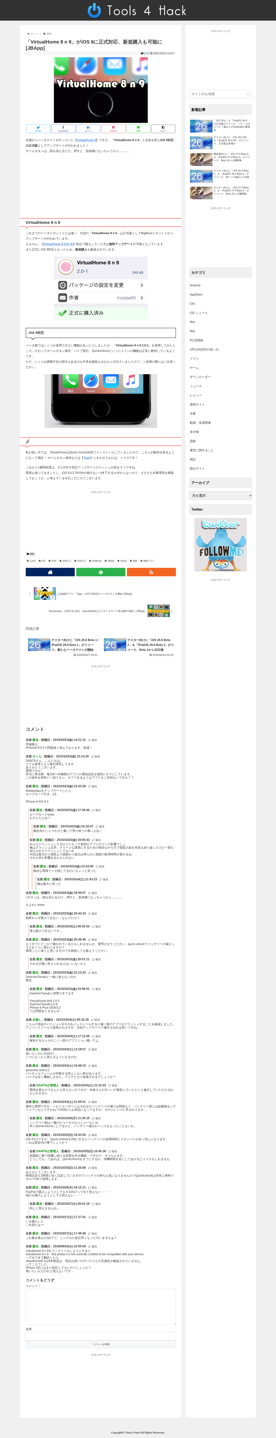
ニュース (196, 386)
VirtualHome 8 (86, 140)
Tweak (123, 561)
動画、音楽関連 (200, 422)
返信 (94, 739)
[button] (248, 94)
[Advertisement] (101, 184)
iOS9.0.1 (66, 561)
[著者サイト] (50, 572)
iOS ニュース (199, 313)
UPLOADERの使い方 (204, 349)
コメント (33, 1286)
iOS (43, 561)
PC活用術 (196, 340)
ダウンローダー (200, 377)
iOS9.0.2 (81, 561)
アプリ (194, 358)
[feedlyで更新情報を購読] (100, 572)
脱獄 (32, 554)
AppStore (196, 294)
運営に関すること (202, 450)
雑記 (193, 459)
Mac (192, 322)
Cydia (33, 561)
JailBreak (97, 561)
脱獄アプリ (149, 561)
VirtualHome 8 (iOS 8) (58, 244)
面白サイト (197, 468)
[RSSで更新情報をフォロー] (151, 572)
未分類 (194, 431)
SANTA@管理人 (47, 1085)
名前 (29, 1329)
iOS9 (53, 561)
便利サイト (197, 404)
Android (195, 285)
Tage (87, 457)
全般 (193, 413)
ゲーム (194, 367)
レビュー (196, 395)
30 (146, 53)
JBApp (111, 561)
